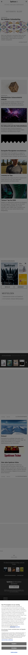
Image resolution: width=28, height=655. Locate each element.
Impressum (17, 626)
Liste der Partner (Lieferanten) (7, 640)
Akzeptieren (14, 643)
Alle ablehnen (14, 648)
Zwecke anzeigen (14, 652)
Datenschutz (12, 626)
